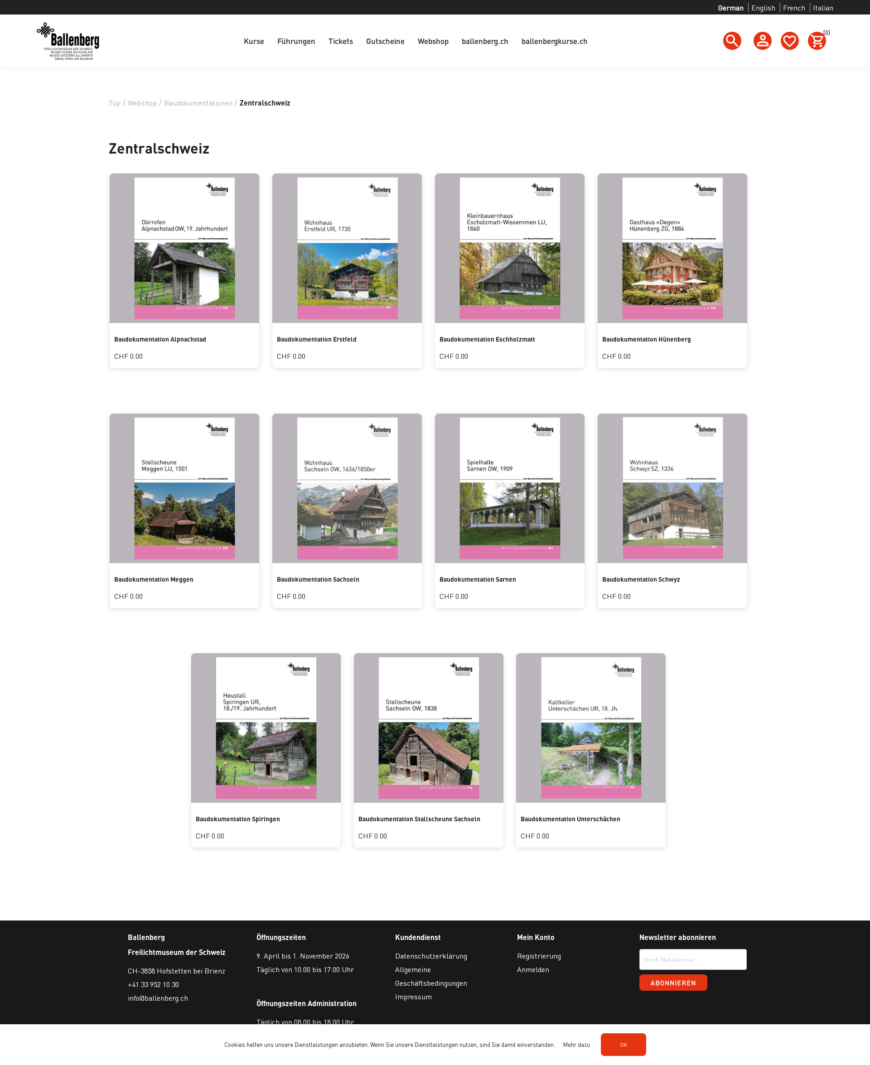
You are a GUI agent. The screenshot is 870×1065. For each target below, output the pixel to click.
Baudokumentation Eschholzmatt (487, 339)
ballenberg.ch (485, 41)
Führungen (296, 41)
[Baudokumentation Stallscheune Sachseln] (428, 800)
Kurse (254, 41)
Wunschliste (790, 41)
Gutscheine (385, 41)
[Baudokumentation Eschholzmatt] (510, 320)
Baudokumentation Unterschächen (570, 818)
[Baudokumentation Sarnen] (510, 560)
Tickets (341, 41)
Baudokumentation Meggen (153, 579)
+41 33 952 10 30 (153, 984)
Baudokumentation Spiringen (238, 818)
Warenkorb (824, 34)
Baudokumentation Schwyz (641, 579)
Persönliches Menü (763, 41)
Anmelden (533, 969)
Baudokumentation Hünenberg (646, 339)
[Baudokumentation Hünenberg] (672, 320)
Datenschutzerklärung (431, 955)
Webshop (433, 41)
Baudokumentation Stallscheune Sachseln (419, 818)
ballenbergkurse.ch (555, 41)
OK (623, 1044)
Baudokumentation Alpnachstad (160, 339)
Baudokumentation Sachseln (318, 579)
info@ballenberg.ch (158, 997)
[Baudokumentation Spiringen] (266, 800)
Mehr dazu (576, 1044)
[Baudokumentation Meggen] (184, 560)
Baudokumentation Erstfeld (317, 339)
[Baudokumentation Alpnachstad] (184, 320)
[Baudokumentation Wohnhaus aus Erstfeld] (347, 320)
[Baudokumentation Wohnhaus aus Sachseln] (347, 560)
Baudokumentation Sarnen (478, 579)
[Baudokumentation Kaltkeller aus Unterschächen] (591, 800)
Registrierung (539, 955)
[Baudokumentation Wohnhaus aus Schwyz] (672, 560)
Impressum (413, 996)
